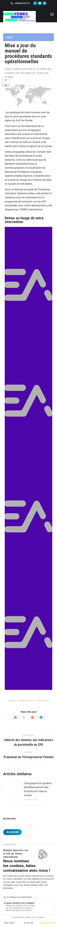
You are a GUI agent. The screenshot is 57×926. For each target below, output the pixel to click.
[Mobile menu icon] (52, 14)
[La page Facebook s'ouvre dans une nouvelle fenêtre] (35, 3)
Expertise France (25, 700)
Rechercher (9, 818)
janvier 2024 (9, 844)
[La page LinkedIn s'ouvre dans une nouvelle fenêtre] (44, 3)
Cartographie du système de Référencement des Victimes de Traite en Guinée (38, 789)
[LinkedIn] (41, 717)
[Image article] (12, 788)
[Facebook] (15, 717)
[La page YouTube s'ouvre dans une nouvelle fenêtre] (40, 3)
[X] (24, 717)
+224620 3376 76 (22, 3)
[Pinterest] (32, 717)
